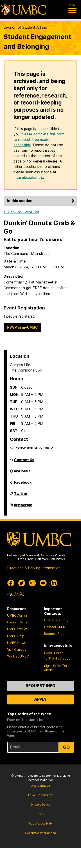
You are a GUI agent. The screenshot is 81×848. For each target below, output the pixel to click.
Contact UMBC (55, 627)
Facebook (23, 484)
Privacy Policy (40, 804)
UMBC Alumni (17, 615)
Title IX (40, 814)
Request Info (40, 685)
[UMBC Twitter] (22, 583)
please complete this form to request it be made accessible (39, 139)
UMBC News (16, 643)
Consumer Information (40, 833)
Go (66, 747)
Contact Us (24, 460)
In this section (19, 200)
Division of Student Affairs (25, 27)
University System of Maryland (48, 775)
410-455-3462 (40, 448)
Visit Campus (16, 649)
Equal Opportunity (40, 795)
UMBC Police (53, 653)
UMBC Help (15, 636)
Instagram (23, 506)
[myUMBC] (16, 594)
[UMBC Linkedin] (54, 583)
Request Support (57, 634)
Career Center (18, 622)
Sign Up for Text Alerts (56, 668)
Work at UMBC (18, 656)
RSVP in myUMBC (22, 327)
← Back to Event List (21, 212)
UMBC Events (17, 629)
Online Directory (56, 620)
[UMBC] (23, 10)
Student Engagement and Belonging (37, 41)
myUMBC (22, 472)
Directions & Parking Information (34, 568)
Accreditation (40, 785)
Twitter (20, 495)
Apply (40, 699)
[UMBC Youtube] (43, 583)
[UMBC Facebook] (11, 583)
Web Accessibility (40, 823)
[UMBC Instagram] (32, 583)
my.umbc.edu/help (28, 177)
